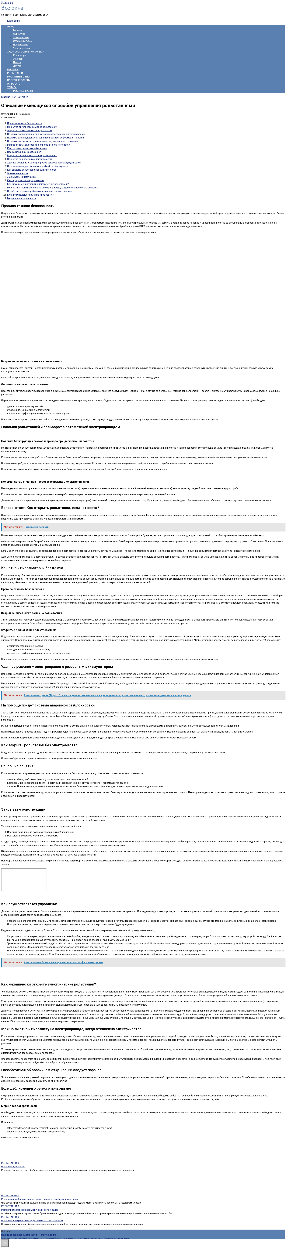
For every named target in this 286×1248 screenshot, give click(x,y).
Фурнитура (19, 33)
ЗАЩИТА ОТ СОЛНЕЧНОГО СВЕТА (25, 51)
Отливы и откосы (22, 41)
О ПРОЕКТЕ (13, 83)
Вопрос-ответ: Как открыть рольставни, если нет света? (38, 144)
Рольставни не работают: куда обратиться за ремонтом (32, 1220)
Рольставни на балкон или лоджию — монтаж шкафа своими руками (39, 1199)
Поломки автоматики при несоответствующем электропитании (42, 141)
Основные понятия (17, 173)
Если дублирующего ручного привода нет (30, 194)
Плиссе (17, 62)
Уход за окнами (21, 48)
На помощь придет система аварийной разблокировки (37, 166)
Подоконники (20, 44)
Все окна (12, 8)
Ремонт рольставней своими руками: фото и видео (30, 1209)
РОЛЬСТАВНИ (15, 73)
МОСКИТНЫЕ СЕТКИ (19, 76)
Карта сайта (13, 20)
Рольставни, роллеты (13, 1166)
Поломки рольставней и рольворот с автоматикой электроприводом (46, 134)
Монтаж (17, 30)
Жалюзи (17, 58)
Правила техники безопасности (24, 123)
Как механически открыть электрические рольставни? (38, 184)
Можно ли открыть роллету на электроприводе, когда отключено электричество (52, 187)
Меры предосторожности (21, 198)
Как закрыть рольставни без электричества (31, 169)
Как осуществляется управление (25, 180)
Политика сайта (47, 1234)
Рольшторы (20, 55)
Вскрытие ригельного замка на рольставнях (32, 127)
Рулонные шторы (23, 91)
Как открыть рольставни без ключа (27, 148)
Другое (17, 66)
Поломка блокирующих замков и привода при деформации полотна (45, 137)
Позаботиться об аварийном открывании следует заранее (39, 191)
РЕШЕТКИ (12, 69)
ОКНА (10, 26)
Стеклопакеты (21, 37)
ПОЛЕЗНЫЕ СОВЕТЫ (18, 80)
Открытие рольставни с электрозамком (29, 130)
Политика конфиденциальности (19, 1234)
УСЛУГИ (12, 87)
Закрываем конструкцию (21, 177)
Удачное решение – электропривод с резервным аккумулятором (44, 162)
